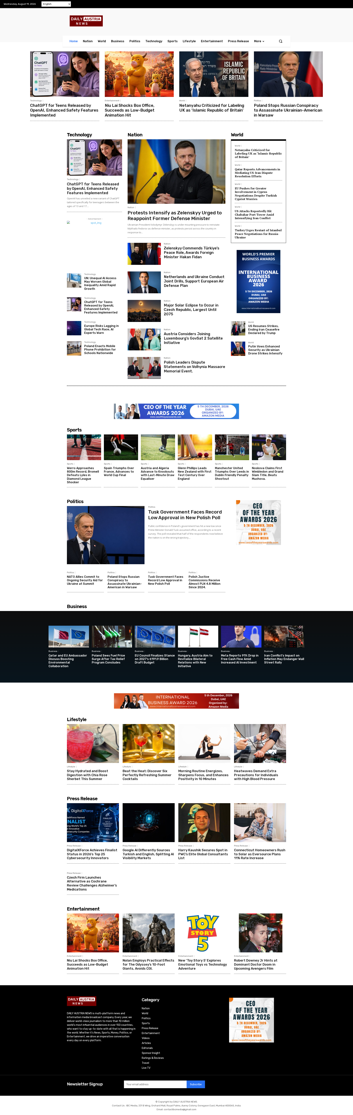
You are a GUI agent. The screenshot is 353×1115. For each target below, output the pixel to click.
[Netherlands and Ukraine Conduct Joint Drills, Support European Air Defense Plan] (144, 282)
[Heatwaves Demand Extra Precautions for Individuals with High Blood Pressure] (260, 743)
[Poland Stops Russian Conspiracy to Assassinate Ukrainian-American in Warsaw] (288, 74)
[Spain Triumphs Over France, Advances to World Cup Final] (121, 447)
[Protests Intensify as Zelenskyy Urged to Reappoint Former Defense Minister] (176, 171)
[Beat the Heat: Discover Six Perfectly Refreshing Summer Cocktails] (149, 743)
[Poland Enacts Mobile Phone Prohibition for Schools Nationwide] (74, 348)
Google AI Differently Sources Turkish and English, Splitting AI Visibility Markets (148, 854)
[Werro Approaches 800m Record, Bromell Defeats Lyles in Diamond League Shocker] (84, 447)
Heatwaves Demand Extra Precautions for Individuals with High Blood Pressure (256, 775)
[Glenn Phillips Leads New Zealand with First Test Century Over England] (195, 447)
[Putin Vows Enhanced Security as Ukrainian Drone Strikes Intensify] (238, 349)
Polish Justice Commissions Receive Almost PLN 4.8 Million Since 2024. (204, 582)
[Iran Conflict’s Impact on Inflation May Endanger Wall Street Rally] (284, 637)
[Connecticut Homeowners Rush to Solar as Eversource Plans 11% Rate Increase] (260, 822)
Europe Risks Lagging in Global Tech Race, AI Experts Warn (101, 329)
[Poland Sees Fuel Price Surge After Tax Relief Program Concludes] (112, 637)
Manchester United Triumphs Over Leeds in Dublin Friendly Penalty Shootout (232, 473)
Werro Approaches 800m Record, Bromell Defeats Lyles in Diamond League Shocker (83, 475)
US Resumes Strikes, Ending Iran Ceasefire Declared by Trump (263, 329)
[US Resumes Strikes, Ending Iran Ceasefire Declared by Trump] (238, 328)
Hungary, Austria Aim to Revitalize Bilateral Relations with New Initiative (195, 661)
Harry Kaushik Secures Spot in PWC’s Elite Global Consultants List (203, 854)
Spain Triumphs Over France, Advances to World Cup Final (119, 471)
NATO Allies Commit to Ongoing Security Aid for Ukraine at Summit (85, 580)
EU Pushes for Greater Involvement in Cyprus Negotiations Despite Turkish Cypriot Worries (256, 193)
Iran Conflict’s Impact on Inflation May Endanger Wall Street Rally (284, 659)
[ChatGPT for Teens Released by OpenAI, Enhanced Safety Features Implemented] (64, 74)
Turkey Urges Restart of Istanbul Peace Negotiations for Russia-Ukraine (258, 233)
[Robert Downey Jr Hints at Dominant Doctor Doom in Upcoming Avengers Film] (260, 932)
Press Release (74, 846)
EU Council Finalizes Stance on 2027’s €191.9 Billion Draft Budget (155, 659)
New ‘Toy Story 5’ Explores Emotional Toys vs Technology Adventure (202, 964)
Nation (131, 207)
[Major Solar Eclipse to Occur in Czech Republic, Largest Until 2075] (144, 311)
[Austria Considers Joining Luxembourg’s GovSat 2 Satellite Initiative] (144, 339)
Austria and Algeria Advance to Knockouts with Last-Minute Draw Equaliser (157, 473)
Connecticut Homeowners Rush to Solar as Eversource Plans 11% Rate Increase (259, 854)
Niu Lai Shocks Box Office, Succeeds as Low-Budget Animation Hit (129, 110)
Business (53, 651)
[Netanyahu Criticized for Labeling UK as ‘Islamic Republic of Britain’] (213, 74)
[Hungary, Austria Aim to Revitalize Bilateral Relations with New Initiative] (198, 637)
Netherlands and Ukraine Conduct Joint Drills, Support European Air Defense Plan (194, 281)
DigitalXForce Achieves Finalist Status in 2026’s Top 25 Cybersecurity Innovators (92, 854)
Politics (257, 101)
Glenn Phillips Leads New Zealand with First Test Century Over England (194, 473)
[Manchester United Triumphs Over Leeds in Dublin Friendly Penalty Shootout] (232, 447)
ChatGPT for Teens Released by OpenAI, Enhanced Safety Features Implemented (64, 110)
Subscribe (196, 1084)
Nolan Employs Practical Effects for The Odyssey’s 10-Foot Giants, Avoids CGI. (148, 964)
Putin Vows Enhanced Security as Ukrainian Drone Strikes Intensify (265, 350)
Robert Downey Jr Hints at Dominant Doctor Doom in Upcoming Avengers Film (255, 964)
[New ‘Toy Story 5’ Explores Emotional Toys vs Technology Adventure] (204, 932)
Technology (36, 101)
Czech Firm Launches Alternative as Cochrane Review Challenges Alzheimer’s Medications (92, 883)
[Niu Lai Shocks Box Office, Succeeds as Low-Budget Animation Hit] (139, 74)
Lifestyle (71, 767)
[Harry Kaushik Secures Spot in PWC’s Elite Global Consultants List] (204, 822)
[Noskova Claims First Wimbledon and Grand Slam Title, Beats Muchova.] (269, 447)
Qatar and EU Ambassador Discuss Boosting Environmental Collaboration (68, 661)
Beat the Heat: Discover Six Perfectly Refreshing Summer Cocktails (147, 775)
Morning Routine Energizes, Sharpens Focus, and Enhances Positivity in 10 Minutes (203, 775)
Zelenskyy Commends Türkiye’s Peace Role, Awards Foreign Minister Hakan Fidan (191, 252)
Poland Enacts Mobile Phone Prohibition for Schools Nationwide (100, 349)
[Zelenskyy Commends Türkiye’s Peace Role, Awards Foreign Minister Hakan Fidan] (144, 254)
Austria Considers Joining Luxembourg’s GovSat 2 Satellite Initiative (193, 338)
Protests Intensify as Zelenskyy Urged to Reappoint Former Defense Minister (175, 215)
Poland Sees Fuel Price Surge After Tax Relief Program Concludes (108, 659)
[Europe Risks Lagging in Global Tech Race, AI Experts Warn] (74, 328)
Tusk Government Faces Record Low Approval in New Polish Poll (185, 515)
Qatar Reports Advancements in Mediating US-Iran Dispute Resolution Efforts (257, 172)
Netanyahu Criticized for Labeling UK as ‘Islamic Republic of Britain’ (211, 108)
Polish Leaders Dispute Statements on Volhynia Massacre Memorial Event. (194, 366)
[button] (280, 41)
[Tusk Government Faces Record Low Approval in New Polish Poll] (106, 535)
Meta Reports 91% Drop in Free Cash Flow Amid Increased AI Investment (239, 659)
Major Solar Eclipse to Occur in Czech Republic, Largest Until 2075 (191, 309)
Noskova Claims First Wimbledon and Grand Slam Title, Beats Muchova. (267, 473)
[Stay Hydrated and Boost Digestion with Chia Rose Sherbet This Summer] (93, 743)
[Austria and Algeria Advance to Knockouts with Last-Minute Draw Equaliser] (158, 447)
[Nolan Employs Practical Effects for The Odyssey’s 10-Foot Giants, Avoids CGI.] (149, 932)
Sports (70, 464)
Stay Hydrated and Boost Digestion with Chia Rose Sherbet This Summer (87, 775)
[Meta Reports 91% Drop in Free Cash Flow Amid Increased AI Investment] (241, 637)
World (182, 101)
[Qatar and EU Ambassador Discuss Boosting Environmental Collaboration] (69, 637)
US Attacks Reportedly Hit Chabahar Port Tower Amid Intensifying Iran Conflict (254, 214)
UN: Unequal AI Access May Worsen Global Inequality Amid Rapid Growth (100, 283)
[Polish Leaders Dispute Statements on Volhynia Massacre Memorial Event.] (144, 368)
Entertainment (112, 101)
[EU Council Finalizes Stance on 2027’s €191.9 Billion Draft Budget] (155, 637)
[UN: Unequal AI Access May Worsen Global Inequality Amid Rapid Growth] (74, 280)
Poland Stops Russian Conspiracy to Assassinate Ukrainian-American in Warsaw (288, 110)
